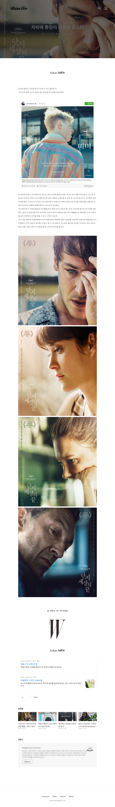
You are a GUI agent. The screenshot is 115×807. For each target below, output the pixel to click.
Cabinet (63, 796)
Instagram (46, 796)
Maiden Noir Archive (31, 747)
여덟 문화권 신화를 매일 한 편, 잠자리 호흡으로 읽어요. (41, 667)
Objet (55, 796)
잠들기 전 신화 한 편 (29, 664)
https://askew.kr (27, 677)
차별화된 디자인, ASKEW (31, 680)
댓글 (20, 739)
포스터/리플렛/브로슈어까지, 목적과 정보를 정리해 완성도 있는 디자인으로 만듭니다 (51, 684)
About (71, 796)
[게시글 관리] (28, 697)
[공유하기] (25, 697)
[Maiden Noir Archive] (20, 8)
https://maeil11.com (28, 661)
